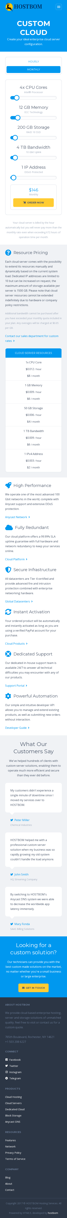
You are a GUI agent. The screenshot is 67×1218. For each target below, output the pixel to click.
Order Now (35, 202)
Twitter (13, 1066)
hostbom (53, 1213)
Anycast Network (16, 517)
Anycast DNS (12, 1121)
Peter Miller (22, 820)
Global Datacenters (17, 601)
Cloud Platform (15, 559)
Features (10, 1140)
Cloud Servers (13, 1103)
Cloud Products (15, 643)
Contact (9, 1189)
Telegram (15, 1078)
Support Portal (14, 685)
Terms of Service (15, 1159)
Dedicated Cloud (15, 1109)
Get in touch (35, 987)
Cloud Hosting (13, 1097)
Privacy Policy (13, 1152)
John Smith (21, 874)
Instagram (15, 1072)
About (8, 1183)
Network (10, 1146)
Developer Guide (16, 728)
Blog (7, 1177)
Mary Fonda (22, 924)
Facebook (15, 1059)
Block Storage (13, 1115)
